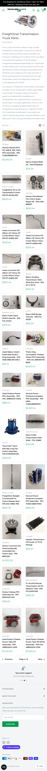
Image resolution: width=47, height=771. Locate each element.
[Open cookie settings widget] (4, 767)
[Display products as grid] (40, 125)
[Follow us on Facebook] (3, 742)
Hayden (29, 536)
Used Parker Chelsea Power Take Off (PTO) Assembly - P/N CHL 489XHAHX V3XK (35, 643)
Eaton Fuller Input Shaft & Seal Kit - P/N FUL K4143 (11, 318)
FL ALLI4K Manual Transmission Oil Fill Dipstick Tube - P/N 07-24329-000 (34, 587)
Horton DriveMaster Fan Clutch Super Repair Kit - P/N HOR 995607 (35, 200)
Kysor (4, 443)
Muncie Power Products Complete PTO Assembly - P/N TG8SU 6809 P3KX (34, 500)
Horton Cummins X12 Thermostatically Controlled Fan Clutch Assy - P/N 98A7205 (11, 551)
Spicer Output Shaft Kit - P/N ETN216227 (34, 163)
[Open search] (34, 10)
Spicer (28, 159)
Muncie (5, 144)
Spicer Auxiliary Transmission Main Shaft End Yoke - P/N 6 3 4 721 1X (35, 281)
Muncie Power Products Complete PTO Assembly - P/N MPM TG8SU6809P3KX (34, 398)
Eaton (28, 311)
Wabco (5, 349)
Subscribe (10, 724)
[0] (42, 10)
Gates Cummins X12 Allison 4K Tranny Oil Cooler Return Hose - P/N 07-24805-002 (11, 234)
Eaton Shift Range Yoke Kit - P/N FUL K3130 (34, 317)
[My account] (38, 10)
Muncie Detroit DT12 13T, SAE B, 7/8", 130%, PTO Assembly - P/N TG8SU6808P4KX (11, 152)
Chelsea (29, 349)
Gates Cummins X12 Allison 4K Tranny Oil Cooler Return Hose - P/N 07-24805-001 (11, 274)
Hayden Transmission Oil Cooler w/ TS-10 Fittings (35, 542)
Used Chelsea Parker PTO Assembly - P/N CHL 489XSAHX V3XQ (11, 396)
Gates (4, 227)
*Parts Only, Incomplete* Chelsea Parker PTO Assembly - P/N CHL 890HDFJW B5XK (35, 357)
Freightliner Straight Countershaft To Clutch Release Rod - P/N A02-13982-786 (11, 500)
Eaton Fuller (8, 312)
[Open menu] (3, 10)
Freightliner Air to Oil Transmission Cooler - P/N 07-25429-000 (11, 192)
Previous (8, 659)
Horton (29, 193)
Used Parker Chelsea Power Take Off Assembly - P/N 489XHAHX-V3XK (11, 643)
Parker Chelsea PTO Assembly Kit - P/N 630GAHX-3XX (11, 594)
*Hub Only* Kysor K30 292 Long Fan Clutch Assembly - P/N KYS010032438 (10, 450)
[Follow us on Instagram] (8, 742)
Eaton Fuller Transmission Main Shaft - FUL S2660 (34, 437)
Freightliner (8, 187)
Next (40, 659)
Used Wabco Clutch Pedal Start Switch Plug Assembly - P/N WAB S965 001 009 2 (11, 356)
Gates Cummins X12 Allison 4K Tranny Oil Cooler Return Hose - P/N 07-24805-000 (35, 239)
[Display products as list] (44, 125)
